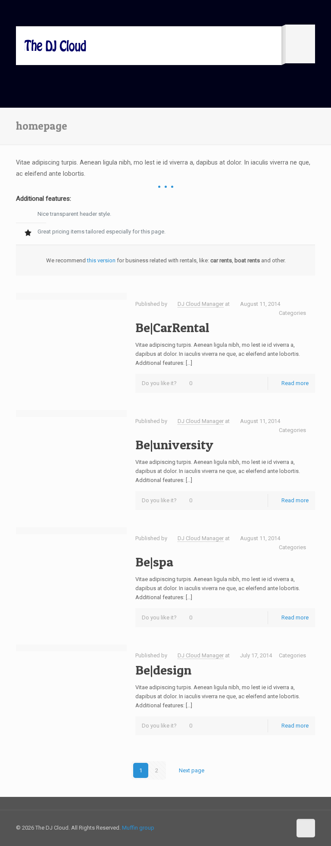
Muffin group (138, 827)
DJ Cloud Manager (201, 304)
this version (101, 260)
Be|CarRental (172, 327)
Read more (295, 383)
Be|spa (154, 561)
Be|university (174, 444)
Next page (191, 770)
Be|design (163, 670)
